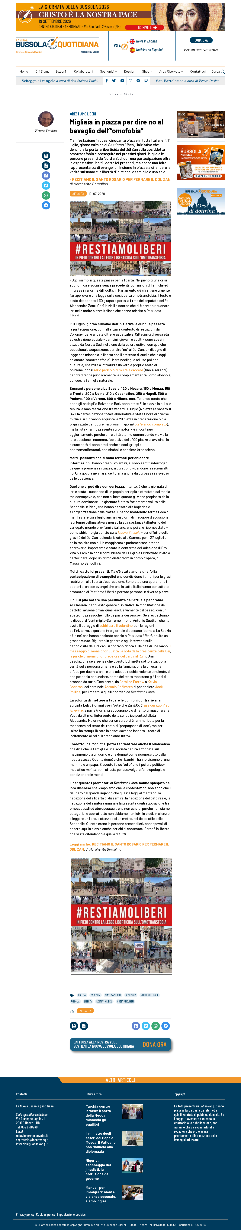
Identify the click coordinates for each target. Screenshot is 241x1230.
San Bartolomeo (170, 80)
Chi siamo (43, 71)
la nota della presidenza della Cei (145, 651)
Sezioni (61, 71)
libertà (88, 1001)
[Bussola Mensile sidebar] (201, 162)
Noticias (149, 49)
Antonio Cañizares (118, 687)
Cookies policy (45, 1214)
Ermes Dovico (46, 130)
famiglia (75, 1001)
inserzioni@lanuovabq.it (32, 1144)
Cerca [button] (216, 71)
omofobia (95, 995)
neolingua (131, 995)
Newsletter (201, 50)
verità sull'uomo (150, 995)
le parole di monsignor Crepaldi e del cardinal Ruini (108, 656)
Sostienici (107, 71)
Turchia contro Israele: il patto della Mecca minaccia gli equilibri (98, 1115)
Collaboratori (83, 71)
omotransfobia (113, 995)
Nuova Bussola (129, 532)
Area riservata (169, 71)
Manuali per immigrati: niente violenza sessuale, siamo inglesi (101, 1194)
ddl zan (82, 995)
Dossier (129, 71)
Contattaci (198, 71)
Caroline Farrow (132, 681)
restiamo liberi (104, 1001)
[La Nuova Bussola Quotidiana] (58, 45)
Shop (145, 71)
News (146, 41)
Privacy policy (25, 1214)
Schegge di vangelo (38, 80)
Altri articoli (120, 1079)
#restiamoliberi (125, 1001)
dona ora (201, 40)
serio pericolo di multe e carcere (118, 370)
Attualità (128, 94)
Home (24, 71)
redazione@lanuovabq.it (32, 1135)
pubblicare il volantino (116, 625)
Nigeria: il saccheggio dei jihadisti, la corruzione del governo (98, 1169)
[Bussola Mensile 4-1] (201, 124)
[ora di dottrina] (201, 201)
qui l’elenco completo (150, 424)
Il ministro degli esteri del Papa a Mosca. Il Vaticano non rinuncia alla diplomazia (101, 1142)
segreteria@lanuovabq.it (32, 1139)
